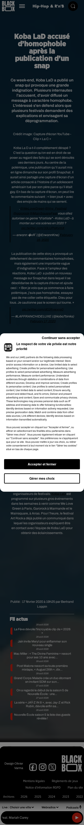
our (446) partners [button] (25, 357)
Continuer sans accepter (61, 337)
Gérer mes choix (42, 478)
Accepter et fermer (42, 464)
